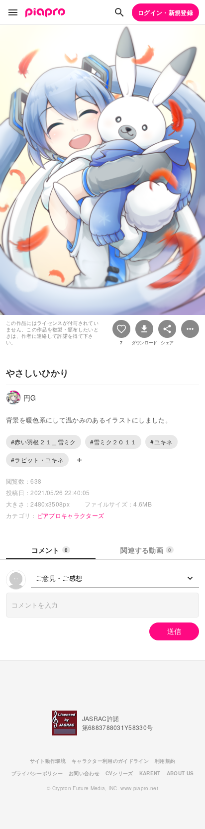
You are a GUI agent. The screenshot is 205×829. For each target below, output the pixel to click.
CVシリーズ (119, 773)
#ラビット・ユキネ (37, 459)
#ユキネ (161, 441)
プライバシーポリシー (37, 773)
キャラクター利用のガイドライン (110, 760)
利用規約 (165, 760)
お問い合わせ (84, 773)
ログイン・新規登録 (165, 12)
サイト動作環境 (48, 760)
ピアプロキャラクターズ (70, 515)
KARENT (150, 773)
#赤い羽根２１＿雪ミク (43, 441)
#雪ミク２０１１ (113, 441)
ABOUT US (180, 773)
